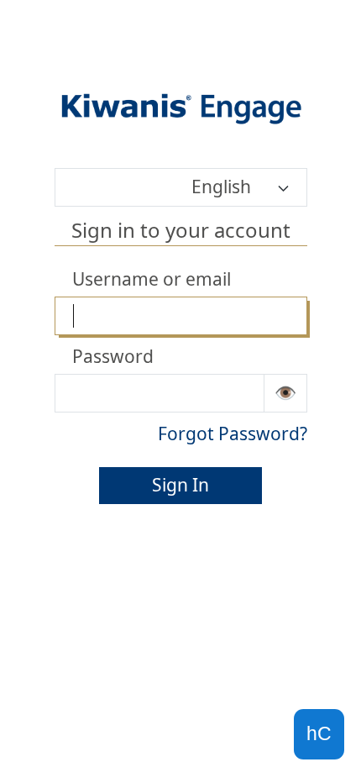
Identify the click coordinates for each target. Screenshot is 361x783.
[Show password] (285, 393)
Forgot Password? (232, 433)
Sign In (180, 485)
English (221, 186)
